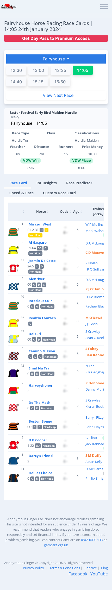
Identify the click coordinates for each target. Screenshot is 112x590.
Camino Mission (42, 351)
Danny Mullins (96, 389)
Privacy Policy (33, 568)
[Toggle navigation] (104, 6)
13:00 (38, 70)
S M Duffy (93, 455)
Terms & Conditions (64, 568)
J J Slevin (91, 324)
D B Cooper (38, 440)
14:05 (41, 123)
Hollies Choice (40, 472)
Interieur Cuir (40, 300)
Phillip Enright (96, 478)
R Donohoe (94, 383)
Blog (104, 568)
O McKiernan (95, 469)
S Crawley (92, 331)
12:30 (16, 70)
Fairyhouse (21, 123)
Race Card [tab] (18, 182)
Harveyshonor (41, 385)
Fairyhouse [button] (54, 58)
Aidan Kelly (93, 461)
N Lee (89, 365)
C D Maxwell (95, 252)
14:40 (16, 81)
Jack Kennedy (95, 444)
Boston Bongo (40, 421)
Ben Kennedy (96, 355)
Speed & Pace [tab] (21, 192)
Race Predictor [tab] (79, 182)
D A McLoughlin (97, 243)
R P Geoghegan (97, 372)
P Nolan (91, 263)
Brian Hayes (94, 426)
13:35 (60, 70)
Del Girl (35, 333)
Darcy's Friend (41, 455)
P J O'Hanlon (95, 289)
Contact (90, 568)
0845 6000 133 (92, 539)
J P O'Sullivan (95, 269)
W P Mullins (94, 224)
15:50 (60, 81)
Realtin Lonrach (42, 318)
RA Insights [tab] (46, 182)
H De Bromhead (97, 296)
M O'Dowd (93, 317)
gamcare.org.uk (56, 545)
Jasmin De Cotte (42, 260)
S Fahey (91, 348)
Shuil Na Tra (39, 368)
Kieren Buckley (96, 406)
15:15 (38, 81)
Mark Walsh (94, 230)
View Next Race (58, 95)
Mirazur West (40, 224)
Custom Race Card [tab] (59, 192)
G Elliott (91, 437)
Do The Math (40, 402)
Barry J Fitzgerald (98, 417)
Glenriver (37, 279)
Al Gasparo (38, 242)
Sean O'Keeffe (96, 337)
